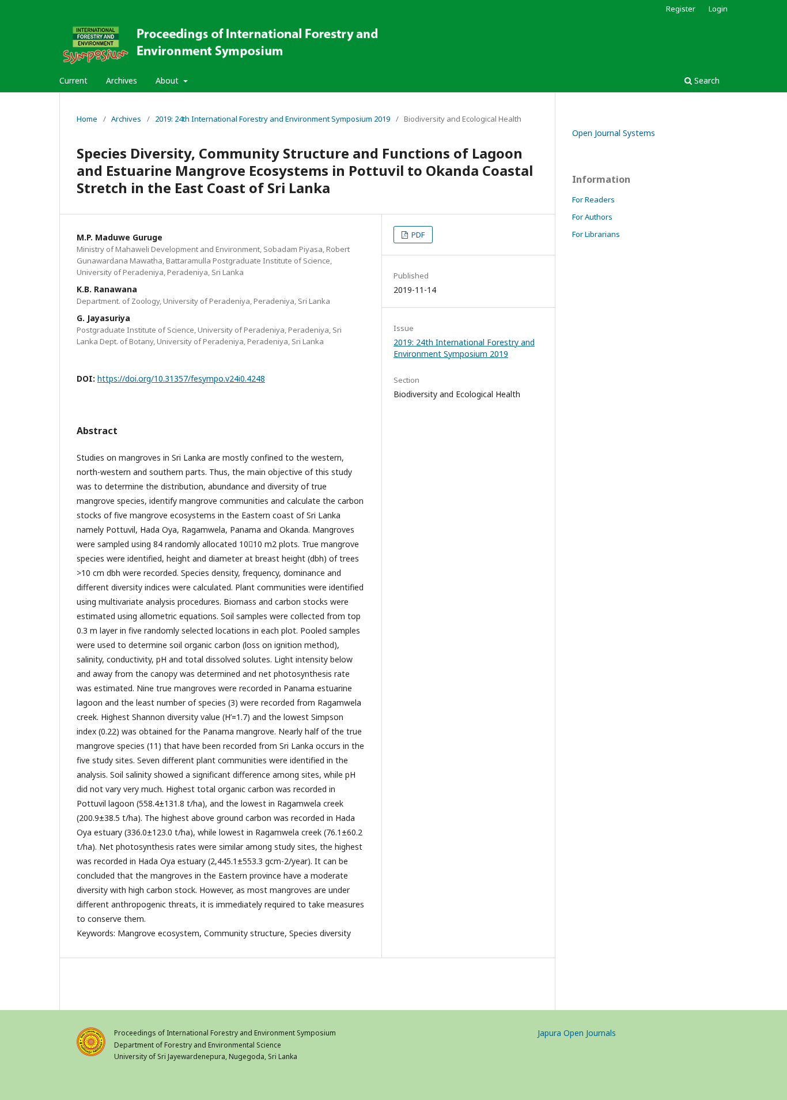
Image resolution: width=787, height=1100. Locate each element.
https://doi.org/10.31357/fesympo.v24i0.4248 (181, 378)
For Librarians (596, 234)
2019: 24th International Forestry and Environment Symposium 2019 (272, 119)
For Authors (592, 217)
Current (73, 80)
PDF (417, 234)
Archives (121, 80)
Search (706, 80)
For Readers (593, 199)
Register (680, 8)
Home (87, 119)
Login (718, 8)
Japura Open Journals (577, 1032)
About (168, 80)
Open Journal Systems (613, 132)
